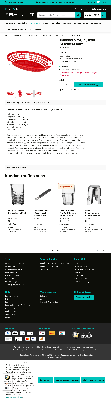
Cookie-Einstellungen (82, 281)
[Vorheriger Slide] (9, 63)
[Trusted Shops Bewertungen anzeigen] (76, 335)
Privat (103, 2)
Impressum (78, 275)
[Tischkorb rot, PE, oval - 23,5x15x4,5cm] (29, 61)
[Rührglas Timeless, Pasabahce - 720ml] (17, 194)
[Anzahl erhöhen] (70, 84)
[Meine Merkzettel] (82, 9)
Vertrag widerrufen (84, 297)
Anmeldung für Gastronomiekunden (54, 263)
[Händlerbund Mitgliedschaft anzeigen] (87, 335)
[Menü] (11, 374)
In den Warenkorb (87, 85)
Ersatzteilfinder (11, 272)
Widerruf (8, 317)
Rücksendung (10, 311)
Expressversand (11, 296)
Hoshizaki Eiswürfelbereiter (51, 302)
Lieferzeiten (10, 308)
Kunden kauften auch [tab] (16, 167)
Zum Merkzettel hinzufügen (72, 90)
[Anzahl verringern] (61, 84)
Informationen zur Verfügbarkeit (18, 305)
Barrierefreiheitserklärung (84, 269)
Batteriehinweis (80, 266)
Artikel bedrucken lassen (15, 263)
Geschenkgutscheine (13, 269)
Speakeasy (44, 269)
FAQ (6, 299)
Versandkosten (77, 59)
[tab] (12, 102)
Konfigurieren (46, 380)
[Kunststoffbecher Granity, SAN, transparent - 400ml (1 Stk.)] (68, 194)
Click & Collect (11, 266)
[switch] (98, 2)
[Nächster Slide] (50, 63)
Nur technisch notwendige (67, 380)
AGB (76, 263)
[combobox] (56, 15)
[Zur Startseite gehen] (19, 14)
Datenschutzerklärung (14, 397)
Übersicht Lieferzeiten (63, 350)
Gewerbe (92, 2)
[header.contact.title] (76, 9)
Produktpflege (11, 281)
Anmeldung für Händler (49, 266)
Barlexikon (44, 296)
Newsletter (9, 278)
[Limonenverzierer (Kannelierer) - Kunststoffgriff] (43, 194)
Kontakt (8, 302)
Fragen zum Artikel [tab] (41, 102)
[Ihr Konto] (87, 9)
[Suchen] (78, 15)
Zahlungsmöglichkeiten (14, 284)
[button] (10, 94)
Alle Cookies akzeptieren (93, 380)
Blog (41, 299)
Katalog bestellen (12, 275)
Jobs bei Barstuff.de (82, 278)
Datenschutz (79, 272)
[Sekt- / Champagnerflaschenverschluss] (94, 194)
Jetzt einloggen (99, 9)
